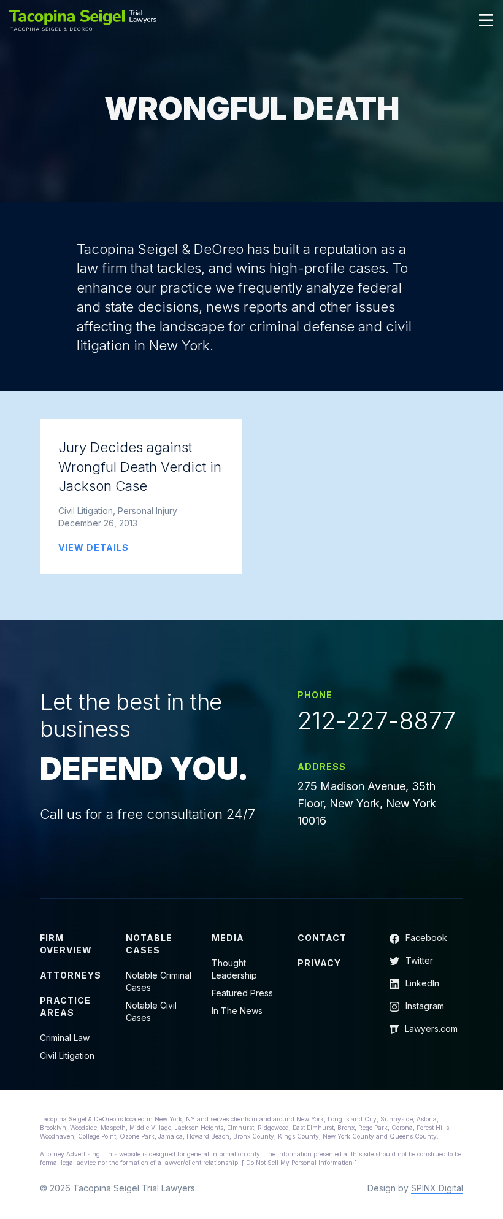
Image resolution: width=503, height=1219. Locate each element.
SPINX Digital (437, 1188)
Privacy (319, 963)
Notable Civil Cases (151, 1011)
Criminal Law (65, 1037)
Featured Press (242, 993)
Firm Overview (66, 944)
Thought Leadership (234, 969)
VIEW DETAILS (93, 547)
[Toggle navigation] (486, 20)
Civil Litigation (67, 1055)
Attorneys (70, 975)
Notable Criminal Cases (158, 981)
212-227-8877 (377, 721)
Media (228, 938)
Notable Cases (149, 944)
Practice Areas (65, 1006)
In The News (237, 1011)
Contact (322, 938)
